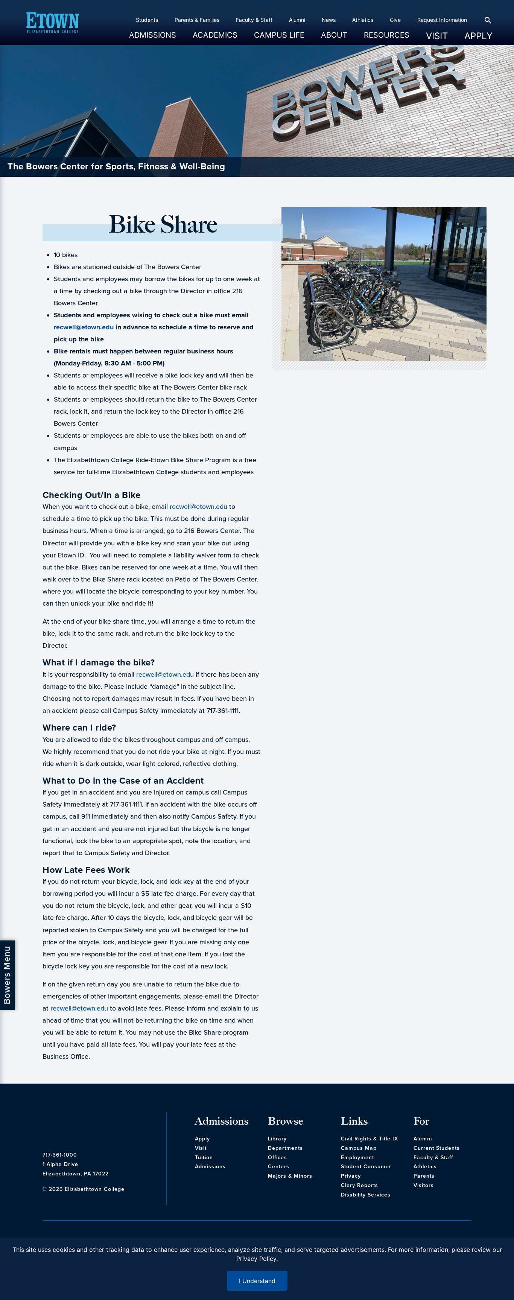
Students (147, 20)
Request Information (442, 20)
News (329, 20)
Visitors (424, 1185)
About (334, 37)
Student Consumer (366, 1166)
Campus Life (279, 37)
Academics (215, 37)
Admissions (152, 37)
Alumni (297, 20)
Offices (277, 1157)
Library (277, 1139)
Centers (278, 1166)
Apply (478, 35)
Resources (386, 37)
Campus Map (359, 1148)
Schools (200, 51)
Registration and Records (221, 51)
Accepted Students (151, 51)
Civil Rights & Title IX (369, 1139)
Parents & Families (197, 20)
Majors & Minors (290, 1176)
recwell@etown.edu (84, 327)
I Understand (257, 1281)
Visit (437, 35)
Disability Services (366, 1195)
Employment (357, 1157)
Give (395, 20)
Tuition (204, 1157)
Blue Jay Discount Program (395, 51)
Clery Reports (359, 1185)
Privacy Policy (256, 1258)
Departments (285, 1148)
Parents (424, 1176)
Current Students (437, 1148)
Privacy (351, 1176)
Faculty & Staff (254, 20)
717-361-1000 (60, 1155)
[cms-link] (102, 1126)
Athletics (362, 20)
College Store (267, 51)
